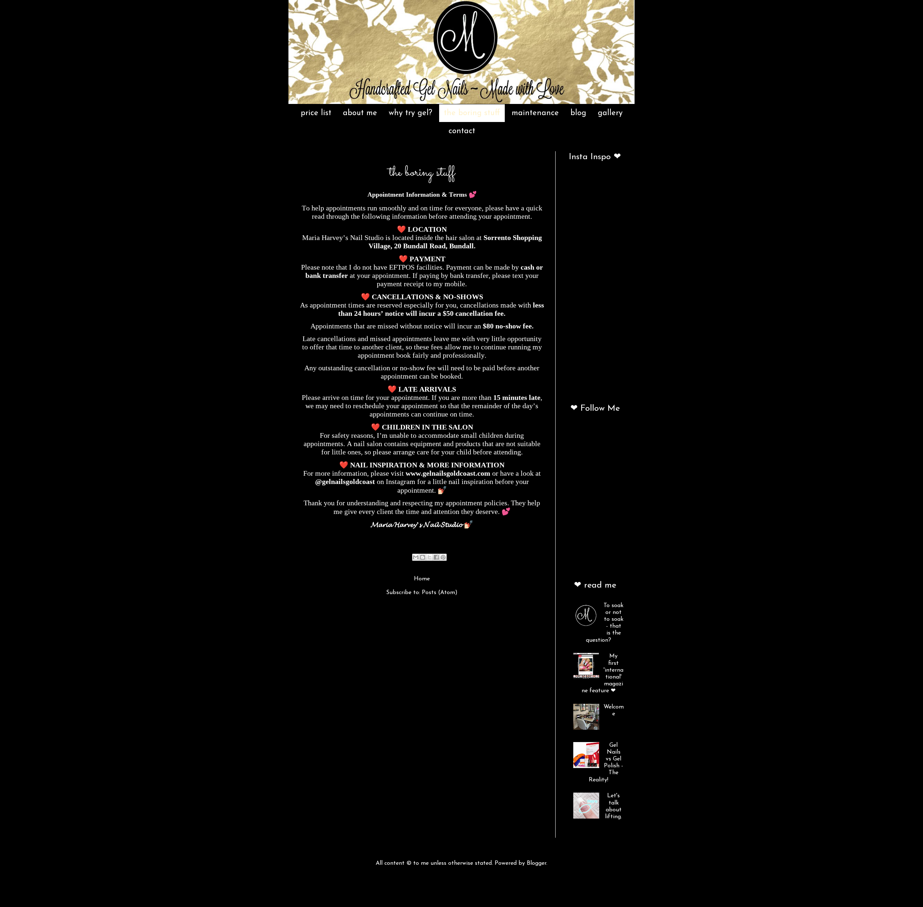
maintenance (535, 113)
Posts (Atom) (440, 593)
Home (422, 579)
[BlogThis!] (422, 557)
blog (578, 113)
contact (462, 131)
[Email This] (415, 557)
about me (360, 113)
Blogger (536, 863)
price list (316, 113)
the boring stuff (472, 113)
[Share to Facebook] (436, 557)
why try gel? (410, 113)
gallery (610, 113)
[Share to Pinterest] (443, 557)
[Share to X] (429, 557)
